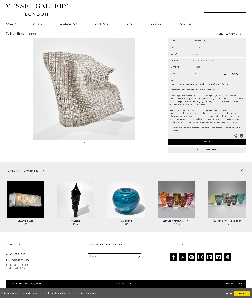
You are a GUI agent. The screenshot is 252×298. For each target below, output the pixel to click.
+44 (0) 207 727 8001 (17, 255)
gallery (11, 24)
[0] (84, 92)
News (129, 24)
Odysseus (75, 221)
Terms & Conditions (18, 284)
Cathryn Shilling (15, 33)
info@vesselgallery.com (17, 260)
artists (37, 24)
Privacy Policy (35, 284)
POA (25, 224)
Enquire (207, 142)
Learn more (91, 293)
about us (155, 24)
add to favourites (206, 150)
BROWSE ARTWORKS (230, 34)
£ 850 (176, 224)
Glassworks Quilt (25, 221)
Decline (228, 293)
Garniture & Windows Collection (177, 221)
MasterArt (238, 284)
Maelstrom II (126, 221)
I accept (242, 293)
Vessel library (68, 24)
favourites (184, 24)
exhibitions (101, 24)
